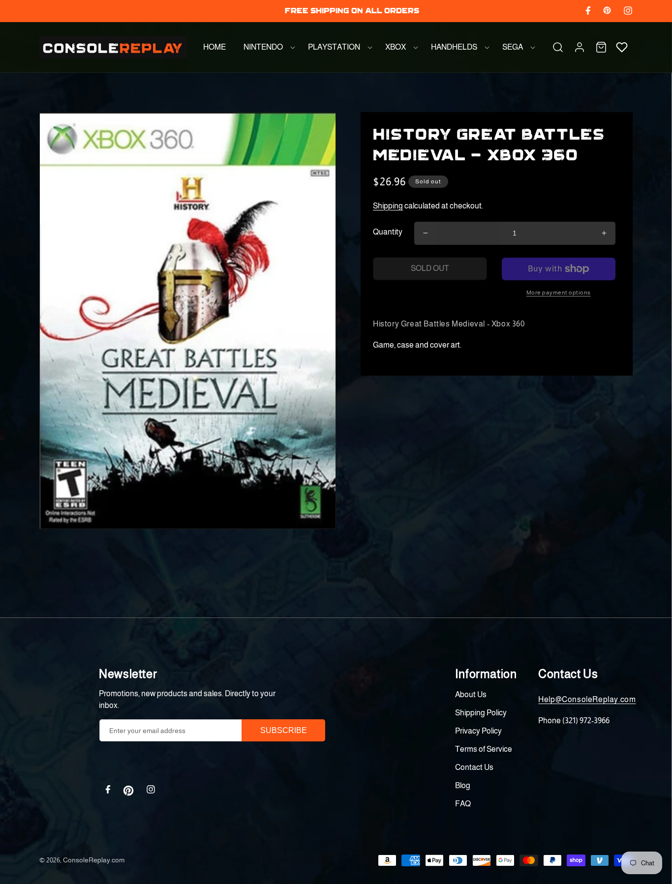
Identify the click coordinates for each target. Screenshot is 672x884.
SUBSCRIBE (283, 730)
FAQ (463, 803)
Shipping (388, 206)
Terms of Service (483, 749)
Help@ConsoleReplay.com (587, 699)
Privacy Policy (478, 731)
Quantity (387, 232)
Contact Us (474, 767)
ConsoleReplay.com (93, 860)
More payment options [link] (558, 292)
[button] (267, 47)
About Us (471, 694)
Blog (462, 785)
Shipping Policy (481, 712)
